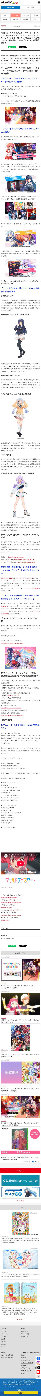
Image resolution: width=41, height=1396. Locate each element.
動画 (4, 19)
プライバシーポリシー (27, 1368)
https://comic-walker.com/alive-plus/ (12, 643)
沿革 (22, 1373)
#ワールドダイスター (16, 910)
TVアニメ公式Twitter (7, 578)
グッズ (35, 19)
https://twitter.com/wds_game (26, 562)
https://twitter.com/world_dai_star (24, 559)
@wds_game (5, 920)
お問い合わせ (25, 1370)
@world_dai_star (6, 907)
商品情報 (23, 1357)
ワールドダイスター (8, 938)
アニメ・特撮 (25, 1334)
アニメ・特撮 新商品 (7, 1355)
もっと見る (20, 1201)
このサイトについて (27, 1363)
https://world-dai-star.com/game (11, 915)
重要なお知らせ (25, 1360)
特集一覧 (15, 19)
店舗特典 (25, 19)
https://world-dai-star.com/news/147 (12, 715)
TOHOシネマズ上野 (13, 695)
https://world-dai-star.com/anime (11, 902)
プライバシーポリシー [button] (9, 1386)
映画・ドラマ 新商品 (7, 1357)
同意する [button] (21, 1393)
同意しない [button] (20, 1390)
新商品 (3, 1352)
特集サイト (4, 1342)
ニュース (15, 15)
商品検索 (9, 7)
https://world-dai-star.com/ (9, 897)
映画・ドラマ (25, 1336)
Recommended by (27, 1161)
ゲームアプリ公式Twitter (25, 578)
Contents (3, 1328)
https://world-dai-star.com (16, 557)
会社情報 (23, 1365)
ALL (5, 15)
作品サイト (24, 1331)
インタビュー (25, 15)
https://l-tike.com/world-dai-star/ (11, 708)
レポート (35, 15)
